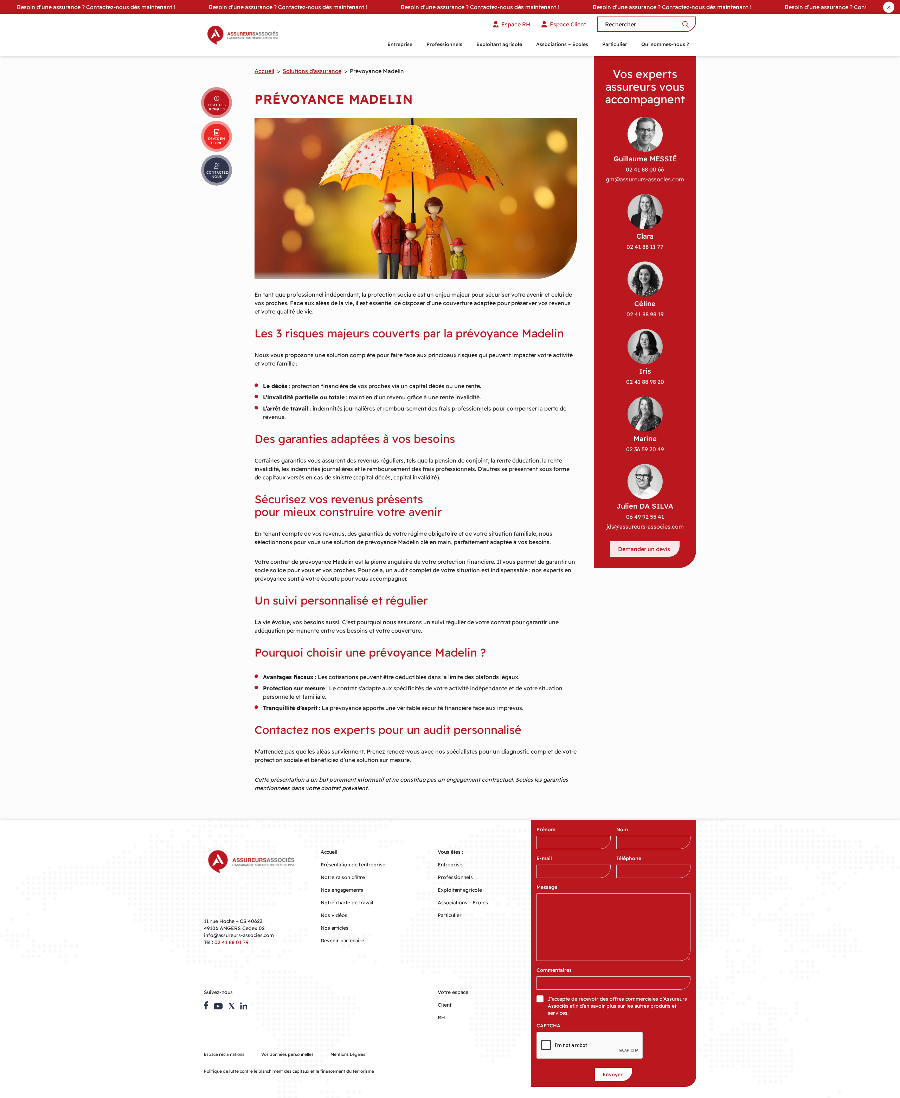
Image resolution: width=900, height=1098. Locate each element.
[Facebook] (206, 1005)
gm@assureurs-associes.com (645, 179)
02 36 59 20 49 (645, 449)
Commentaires (554, 970)
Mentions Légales (347, 1054)
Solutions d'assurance (312, 71)
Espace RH (515, 24)
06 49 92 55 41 (645, 516)
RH (441, 1017)
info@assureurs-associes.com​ (239, 935)
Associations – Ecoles (562, 44)
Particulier (614, 44)
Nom (624, 829)
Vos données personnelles (287, 1054)
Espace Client (568, 24)
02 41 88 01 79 (231, 942)
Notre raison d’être (343, 877)
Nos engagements (342, 890)
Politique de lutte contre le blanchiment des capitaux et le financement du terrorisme (289, 1071)
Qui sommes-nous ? (665, 44)
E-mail (546, 858)
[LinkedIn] (243, 1005)
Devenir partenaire (342, 940)
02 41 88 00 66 (645, 169)
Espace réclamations (224, 1054)
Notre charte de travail (347, 902)
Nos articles (334, 928)
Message (548, 887)
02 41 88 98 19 (645, 314)
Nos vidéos (334, 915)
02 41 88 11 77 (644, 246)
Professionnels (444, 44)
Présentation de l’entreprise (353, 864)
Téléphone (630, 858)
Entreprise (399, 44)
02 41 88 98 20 (645, 381)
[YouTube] (218, 1006)
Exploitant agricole (499, 44)
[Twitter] (232, 1006)
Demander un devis (644, 549)
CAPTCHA (548, 1025)
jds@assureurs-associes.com (645, 526)
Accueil (264, 71)
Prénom (547, 829)
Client (444, 1005)
